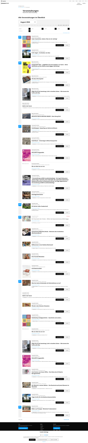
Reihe (59, 28)
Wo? (32, 28)
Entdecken (41, 426)
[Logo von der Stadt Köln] (3, 1)
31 (68, 25)
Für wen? (20, 28)
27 (61, 25)
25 (58, 25)
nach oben (67, 45)
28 (63, 25)
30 (66, 25)
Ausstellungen (42, 428)
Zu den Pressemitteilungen (23, 428)
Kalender (41, 429)
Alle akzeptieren (32, 439)
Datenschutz (44, 441)
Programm (41, 430)
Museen (41, 427)
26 (60, 25)
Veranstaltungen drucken (66, 32)
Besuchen (23, 7)
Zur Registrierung (56, 428)
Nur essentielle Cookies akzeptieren (42, 439)
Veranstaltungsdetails (60, 45)
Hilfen (70, 1)
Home (19, 7)
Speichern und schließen (54, 439)
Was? (46, 28)
